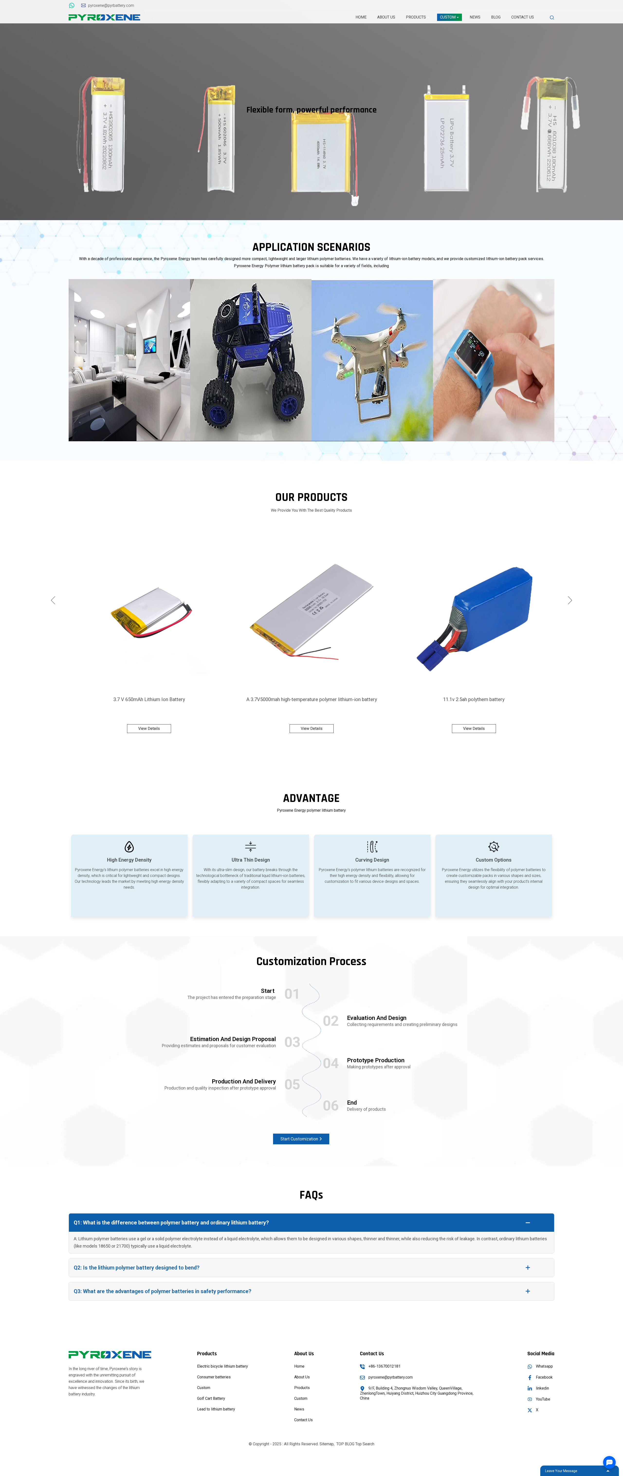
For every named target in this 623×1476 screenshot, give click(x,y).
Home (299, 1366)
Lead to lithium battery (216, 1409)
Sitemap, (327, 1444)
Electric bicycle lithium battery (222, 1366)
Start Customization (299, 1139)
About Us (302, 1377)
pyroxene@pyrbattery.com (390, 1377)
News (299, 1409)
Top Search (364, 1444)
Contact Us (303, 1420)
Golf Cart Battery (211, 1398)
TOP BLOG (345, 1444)
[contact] (72, 5)
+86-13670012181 (384, 1366)
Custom (203, 1387)
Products (302, 1387)
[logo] (104, 17)
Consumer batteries (214, 1377)
